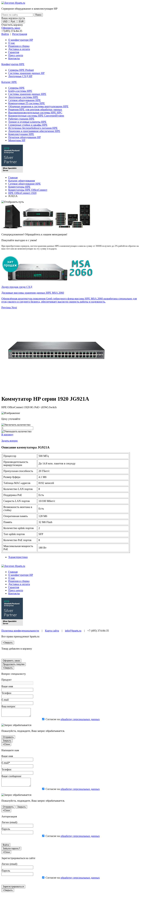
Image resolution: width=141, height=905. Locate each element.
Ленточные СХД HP (20, 76)
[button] (6, 307)
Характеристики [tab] (18, 557)
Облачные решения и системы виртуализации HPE (38, 106)
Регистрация (19, 34)
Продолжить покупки (13, 664)
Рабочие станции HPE (21, 118)
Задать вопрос (9, 440)
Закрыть (7, 740)
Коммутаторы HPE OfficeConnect (27, 189)
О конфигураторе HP (20, 39)
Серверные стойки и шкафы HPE (27, 124)
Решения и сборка (18, 46)
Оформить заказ (10, 27)
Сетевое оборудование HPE (24, 100)
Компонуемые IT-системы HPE (26, 103)
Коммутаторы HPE (19, 186)
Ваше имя (7, 686)
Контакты (14, 58)
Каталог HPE (9, 82)
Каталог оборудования (21, 180)
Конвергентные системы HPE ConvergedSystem (36, 115)
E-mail (5, 699)
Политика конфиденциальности (20, 630)
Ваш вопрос (8, 706)
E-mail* (5, 762)
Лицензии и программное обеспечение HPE (34, 131)
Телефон (6, 693)
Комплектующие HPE (21, 134)
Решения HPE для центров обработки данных (35, 109)
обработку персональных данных (80, 719)
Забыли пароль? (11, 848)
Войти (5, 34)
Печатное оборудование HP (24, 137)
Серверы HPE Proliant (21, 70)
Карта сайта (52, 630)
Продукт (6, 679)
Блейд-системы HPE (20, 90)
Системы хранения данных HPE (27, 94)
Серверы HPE (16, 87)
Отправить (8, 737)
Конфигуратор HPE (12, 64)
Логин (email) (9, 822)
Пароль (5, 829)
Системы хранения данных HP (26, 73)
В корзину (7, 434)
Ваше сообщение (11, 776)
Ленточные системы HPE (23, 97)
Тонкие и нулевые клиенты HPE (27, 121)
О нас (11, 42)
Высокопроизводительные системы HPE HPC (35, 112)
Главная (13, 177)
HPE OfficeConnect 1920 (22, 192)
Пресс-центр (15, 55)
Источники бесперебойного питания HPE (33, 128)
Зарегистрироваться (13, 886)
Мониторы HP (16, 140)
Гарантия (13, 52)
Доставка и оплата (19, 49)
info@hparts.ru (73, 630)
